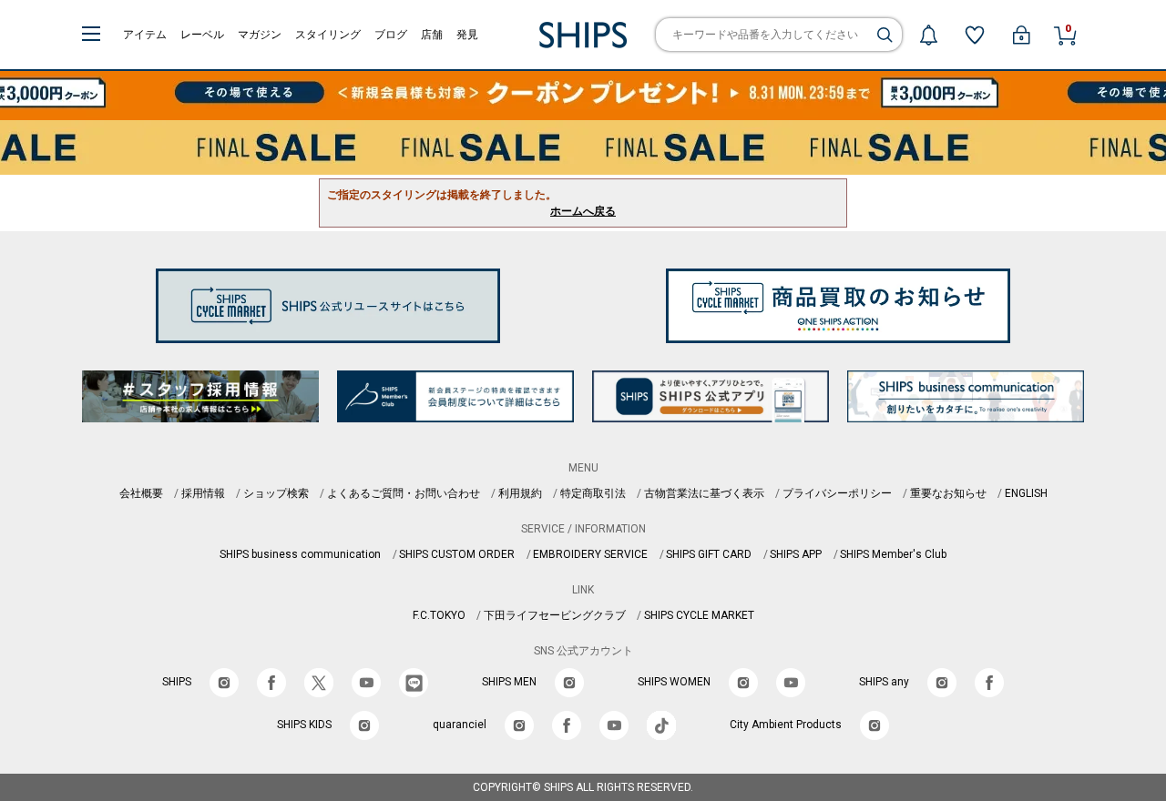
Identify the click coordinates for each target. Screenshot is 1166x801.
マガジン (259, 34)
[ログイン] (1021, 35)
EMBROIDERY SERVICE (590, 554)
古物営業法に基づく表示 (704, 493)
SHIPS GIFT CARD (709, 554)
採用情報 (203, 493)
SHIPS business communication (300, 554)
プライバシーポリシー (837, 493)
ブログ (390, 34)
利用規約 (520, 493)
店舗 (432, 34)
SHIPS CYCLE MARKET (699, 615)
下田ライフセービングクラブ (555, 615)
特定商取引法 (593, 493)
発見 (467, 34)
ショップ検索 (276, 493)
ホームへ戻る (583, 211)
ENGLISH (1026, 493)
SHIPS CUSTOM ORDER (457, 554)
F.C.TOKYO (439, 615)
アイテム (145, 34)
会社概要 (141, 493)
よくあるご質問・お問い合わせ (403, 493)
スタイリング (328, 34)
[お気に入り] (975, 35)
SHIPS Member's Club (893, 554)
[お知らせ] (928, 35)
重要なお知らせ (948, 493)
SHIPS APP (796, 554)
